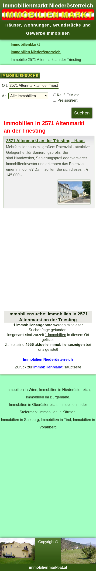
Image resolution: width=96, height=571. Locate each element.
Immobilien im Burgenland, (48, 397)
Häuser (13, 25)
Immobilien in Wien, (22, 389)
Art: (4, 96)
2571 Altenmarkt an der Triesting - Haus (45, 140)
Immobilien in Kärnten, (57, 412)
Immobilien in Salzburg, (20, 419)
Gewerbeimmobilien (48, 33)
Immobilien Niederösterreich (36, 52)
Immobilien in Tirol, (56, 419)
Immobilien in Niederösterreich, (65, 389)
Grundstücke (67, 25)
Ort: (5, 85)
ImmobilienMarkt (25, 44)
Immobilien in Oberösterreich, (33, 404)
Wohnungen (37, 25)
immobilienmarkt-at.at (48, 567)
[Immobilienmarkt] (48, 19)
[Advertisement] (48, 259)
